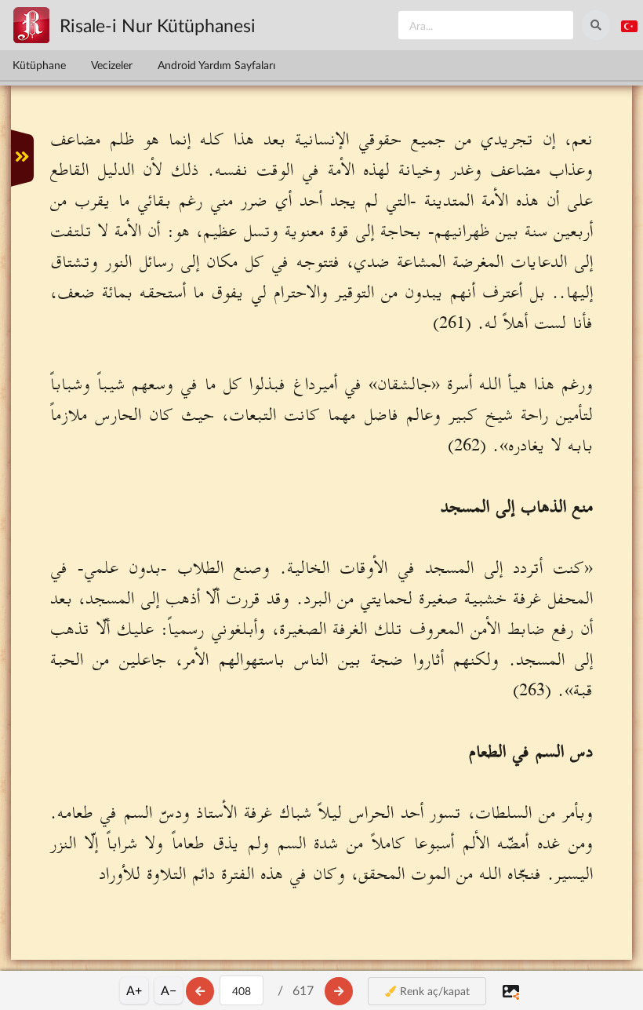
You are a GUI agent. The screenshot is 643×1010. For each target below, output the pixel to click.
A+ (134, 990)
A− (168, 990)
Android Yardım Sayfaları (216, 64)
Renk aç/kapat (433, 990)
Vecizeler (112, 64)
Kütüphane (39, 64)
